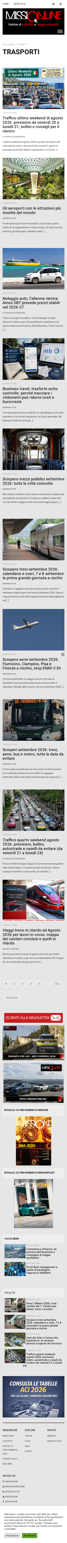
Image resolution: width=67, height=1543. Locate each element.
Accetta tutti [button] (29, 1535)
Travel (29, 1436)
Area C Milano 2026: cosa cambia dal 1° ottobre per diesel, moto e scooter (41, 1306)
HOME (6, 4)
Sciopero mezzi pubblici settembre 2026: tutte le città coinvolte (33, 481)
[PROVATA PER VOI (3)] (33, 1082)
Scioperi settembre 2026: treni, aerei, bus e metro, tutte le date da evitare (33, 754)
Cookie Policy (10, 1458)
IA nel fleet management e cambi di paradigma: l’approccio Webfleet (41, 1270)
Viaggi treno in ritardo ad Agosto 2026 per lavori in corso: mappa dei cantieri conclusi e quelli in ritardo (31, 936)
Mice (27, 1446)
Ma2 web (7, 1464)
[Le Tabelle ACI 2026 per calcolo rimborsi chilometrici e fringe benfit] (33, 1396)
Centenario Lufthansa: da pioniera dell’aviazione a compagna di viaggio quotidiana (41, 1253)
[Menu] (60, 31)
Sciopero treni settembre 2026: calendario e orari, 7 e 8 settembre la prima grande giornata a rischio (33, 573)
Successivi (12, 997)
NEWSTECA (20, 4)
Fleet (28, 1441)
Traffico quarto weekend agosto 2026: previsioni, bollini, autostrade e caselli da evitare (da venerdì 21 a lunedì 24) (33, 846)
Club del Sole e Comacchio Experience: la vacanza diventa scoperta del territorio (44, 1341)
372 (57, 984)
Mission (51, 1436)
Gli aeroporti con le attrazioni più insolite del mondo (32, 210)
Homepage (8, 44)
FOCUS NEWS (12, 1239)
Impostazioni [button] (12, 1535)
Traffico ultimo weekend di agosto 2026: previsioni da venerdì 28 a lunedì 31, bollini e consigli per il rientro (33, 124)
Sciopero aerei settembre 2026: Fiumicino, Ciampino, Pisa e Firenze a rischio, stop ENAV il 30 (32, 664)
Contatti (8, 1441)
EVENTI (28, 1451)
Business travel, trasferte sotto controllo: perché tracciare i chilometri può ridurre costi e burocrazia (30, 395)
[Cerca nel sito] (60, 4)
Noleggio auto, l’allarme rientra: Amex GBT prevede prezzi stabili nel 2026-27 (31, 303)
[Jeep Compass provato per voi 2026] (33, 1042)
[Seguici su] (53, 4)
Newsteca (8, 1436)
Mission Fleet (54, 1441)
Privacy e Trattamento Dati (10, 1450)
